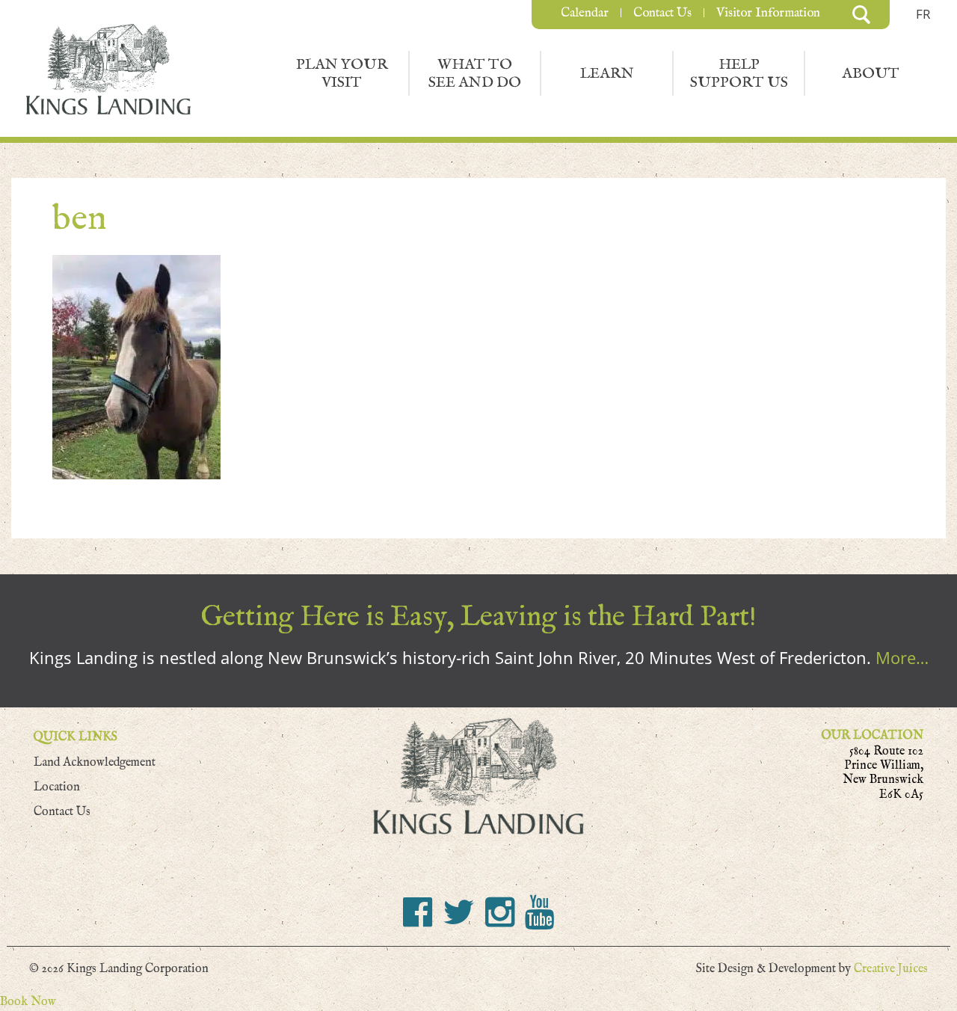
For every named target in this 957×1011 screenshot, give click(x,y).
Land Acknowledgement (95, 762)
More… (902, 657)
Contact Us (662, 12)
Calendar (585, 12)
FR (923, 13)
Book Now (28, 1002)
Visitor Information (768, 12)
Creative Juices (891, 969)
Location (57, 787)
